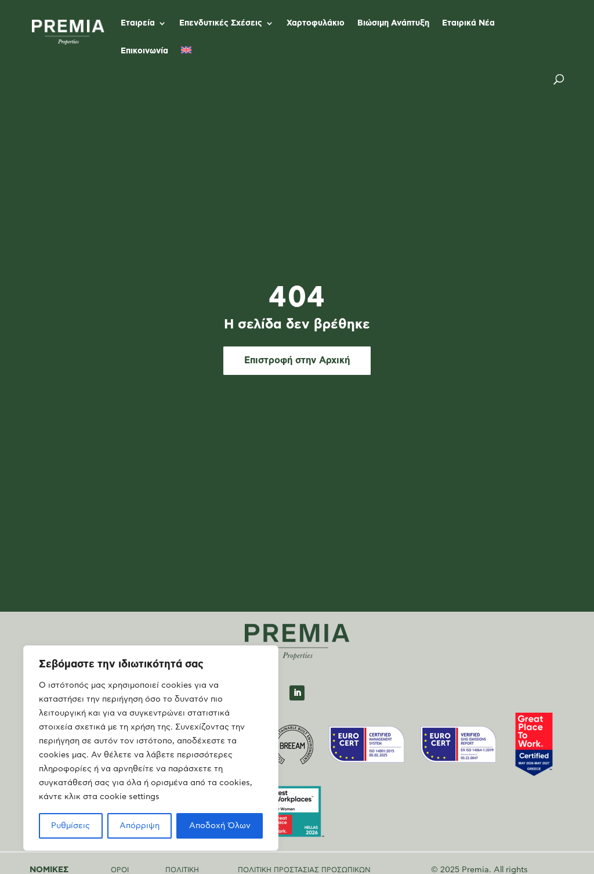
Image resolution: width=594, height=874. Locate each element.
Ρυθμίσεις (70, 826)
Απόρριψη (139, 826)
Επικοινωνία (144, 51)
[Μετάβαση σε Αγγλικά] (186, 60)
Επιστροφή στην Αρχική (297, 360)
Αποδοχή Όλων (220, 826)
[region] (150, 748)
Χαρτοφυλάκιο (316, 23)
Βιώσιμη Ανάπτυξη (393, 23)
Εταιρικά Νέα (468, 23)
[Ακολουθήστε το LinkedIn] (297, 692)
